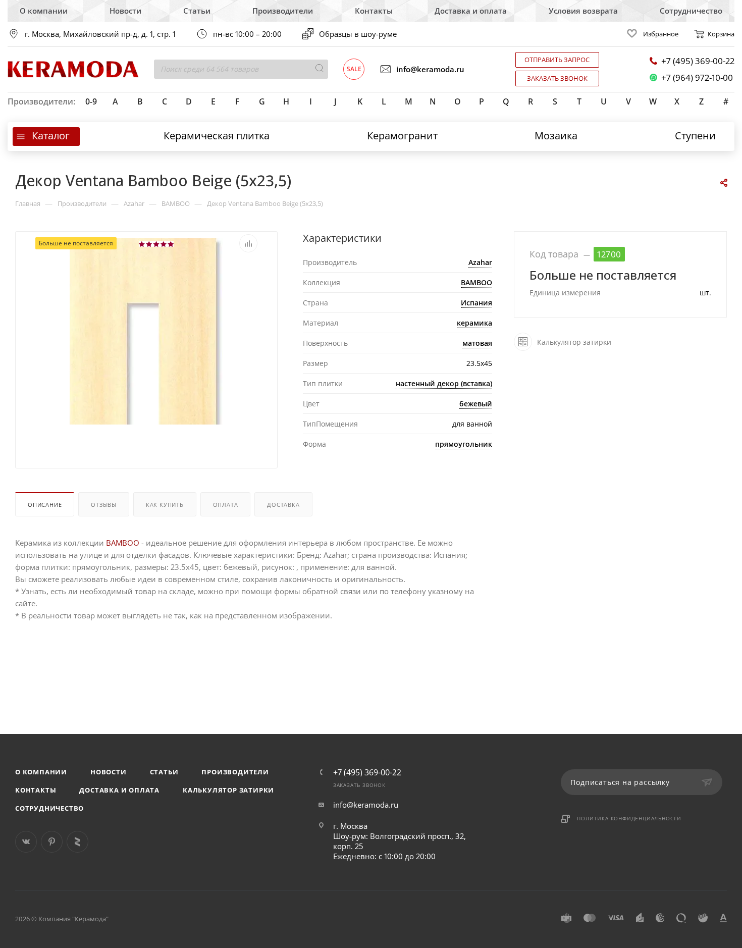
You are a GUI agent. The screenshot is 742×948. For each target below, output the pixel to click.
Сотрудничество (691, 11)
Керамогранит (402, 135)
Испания (476, 302)
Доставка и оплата (471, 11)
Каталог (51, 135)
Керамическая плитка (217, 135)
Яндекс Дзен (77, 842)
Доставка (283, 504)
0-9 (91, 101)
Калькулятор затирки (228, 790)
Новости (125, 11)
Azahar (480, 262)
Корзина (721, 33)
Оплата (225, 504)
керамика (474, 323)
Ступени (695, 135)
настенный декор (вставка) (444, 383)
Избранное (660, 33)
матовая (477, 343)
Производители (282, 11)
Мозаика (556, 135)
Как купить (165, 504)
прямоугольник (463, 444)
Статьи (196, 11)
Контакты (374, 11)
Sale (354, 69)
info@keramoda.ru (430, 69)
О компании (44, 11)
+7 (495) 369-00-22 (697, 61)
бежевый (475, 403)
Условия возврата (583, 11)
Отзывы (104, 504)
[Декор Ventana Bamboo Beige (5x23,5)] (146, 381)
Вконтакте (26, 842)
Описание (45, 504)
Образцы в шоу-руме (358, 34)
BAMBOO (476, 282)
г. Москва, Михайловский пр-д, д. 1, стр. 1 (100, 34)
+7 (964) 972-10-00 (697, 77)
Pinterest (52, 842)
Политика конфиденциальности (629, 818)
